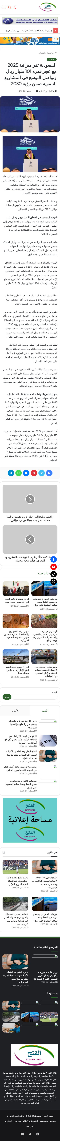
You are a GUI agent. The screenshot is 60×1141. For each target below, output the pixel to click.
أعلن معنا (30, 1126)
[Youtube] (53, 567)
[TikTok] (53, 574)
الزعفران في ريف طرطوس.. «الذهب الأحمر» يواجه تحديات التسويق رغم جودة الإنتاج (45, 636)
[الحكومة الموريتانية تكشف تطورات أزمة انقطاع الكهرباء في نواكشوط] (49, 1028)
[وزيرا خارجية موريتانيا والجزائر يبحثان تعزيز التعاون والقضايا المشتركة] (48, 725)
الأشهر (45, 710)
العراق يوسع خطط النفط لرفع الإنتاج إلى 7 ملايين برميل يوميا (17, 670)
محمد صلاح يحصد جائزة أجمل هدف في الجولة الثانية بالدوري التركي (17, 881)
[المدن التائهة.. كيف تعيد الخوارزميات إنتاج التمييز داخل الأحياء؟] (30, 1028)
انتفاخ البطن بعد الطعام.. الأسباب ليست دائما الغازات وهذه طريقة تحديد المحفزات (21, 755)
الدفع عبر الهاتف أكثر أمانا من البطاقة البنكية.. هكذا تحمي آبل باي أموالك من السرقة (20, 739)
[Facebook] (53, 559)
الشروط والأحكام (30, 1121)
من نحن (17, 1121)
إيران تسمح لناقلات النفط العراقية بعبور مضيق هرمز (29, 30)
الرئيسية (51, 53)
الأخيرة (15, 710)
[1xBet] (30, 40)
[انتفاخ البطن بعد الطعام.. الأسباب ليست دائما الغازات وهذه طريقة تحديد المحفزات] (48, 756)
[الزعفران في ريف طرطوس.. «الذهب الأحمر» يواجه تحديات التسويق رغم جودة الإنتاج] (44, 621)
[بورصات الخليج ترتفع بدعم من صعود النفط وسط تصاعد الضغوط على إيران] (44, 588)
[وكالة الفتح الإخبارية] (48, 7)
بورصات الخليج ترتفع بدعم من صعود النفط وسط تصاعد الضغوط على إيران (45, 602)
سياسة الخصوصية (48, 1121)
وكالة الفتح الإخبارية (46, 91)
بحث (7, 696)
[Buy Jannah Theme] (30, 20)
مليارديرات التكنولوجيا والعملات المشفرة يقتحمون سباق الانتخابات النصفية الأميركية (16, 636)
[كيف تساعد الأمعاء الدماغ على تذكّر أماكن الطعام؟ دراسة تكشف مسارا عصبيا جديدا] (11, 1028)
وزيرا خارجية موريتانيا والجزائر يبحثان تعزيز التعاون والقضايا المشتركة (22, 724)
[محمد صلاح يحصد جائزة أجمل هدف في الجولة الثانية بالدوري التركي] (48, 771)
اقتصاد (42, 53)
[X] (53, 581)
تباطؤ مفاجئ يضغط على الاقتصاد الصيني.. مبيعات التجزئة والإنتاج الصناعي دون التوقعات (46, 672)
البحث (54, 692)
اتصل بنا (8, 1121)
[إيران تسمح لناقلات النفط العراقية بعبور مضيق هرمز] (16, 588)
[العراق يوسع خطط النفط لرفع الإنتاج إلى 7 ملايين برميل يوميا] (16, 656)
